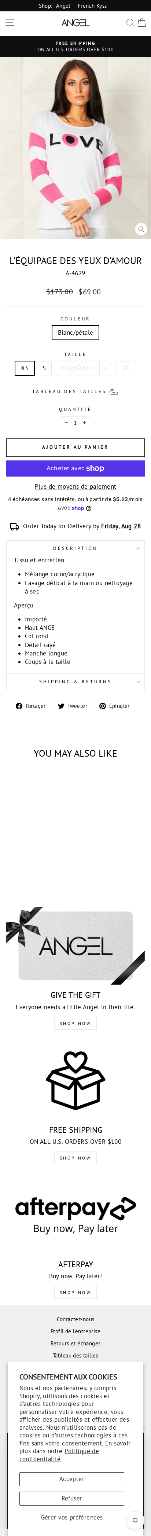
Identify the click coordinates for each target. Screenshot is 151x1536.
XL (126, 368)
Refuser (72, 1498)
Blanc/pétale (75, 332)
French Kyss (92, 5)
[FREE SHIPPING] (75, 1080)
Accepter (71, 1479)
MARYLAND (75, 368)
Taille (75, 354)
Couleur (75, 319)
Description (75, 548)
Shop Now (76, 1023)
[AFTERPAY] (75, 1215)
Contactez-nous (76, 1319)
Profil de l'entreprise (75, 1331)
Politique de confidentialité (59, 1455)
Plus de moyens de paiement (76, 486)
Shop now (76, 1158)
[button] (75, 391)
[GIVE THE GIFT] (75, 946)
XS (25, 368)
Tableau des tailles (75, 1355)
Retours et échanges (76, 1343)
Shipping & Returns (75, 682)
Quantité (75, 409)
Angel (63, 5)
